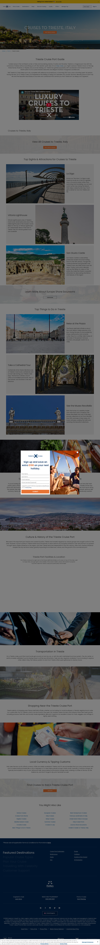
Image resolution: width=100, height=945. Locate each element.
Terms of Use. (63, 943)
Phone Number (26, 482)
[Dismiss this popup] (77, 452)
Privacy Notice (44, 943)
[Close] (97, 941)
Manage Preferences (87, 942)
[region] (50, 942)
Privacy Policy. (29, 487)
